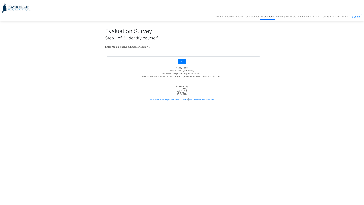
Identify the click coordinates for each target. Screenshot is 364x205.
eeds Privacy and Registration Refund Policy (169, 99)
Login (356, 16)
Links (345, 16)
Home (220, 16)
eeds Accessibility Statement (201, 99)
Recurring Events (234, 16)
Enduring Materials (286, 16)
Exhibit (316, 16)
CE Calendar (252, 16)
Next (182, 61)
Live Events (304, 16)
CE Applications (331, 16)
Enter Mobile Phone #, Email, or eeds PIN (127, 46)
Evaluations (267, 16)
